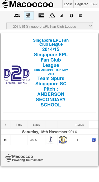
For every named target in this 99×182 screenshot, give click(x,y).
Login (68, 3)
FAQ (94, 3)
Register (81, 3)
